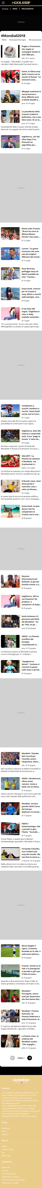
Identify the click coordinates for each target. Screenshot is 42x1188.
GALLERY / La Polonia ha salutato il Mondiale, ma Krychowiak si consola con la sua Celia (31, 463)
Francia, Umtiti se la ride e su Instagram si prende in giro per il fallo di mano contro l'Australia (31, 971)
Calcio (4, 1131)
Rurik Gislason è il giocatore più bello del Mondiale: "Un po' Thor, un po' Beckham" (30, 622)
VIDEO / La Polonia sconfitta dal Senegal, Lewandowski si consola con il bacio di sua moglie (31, 643)
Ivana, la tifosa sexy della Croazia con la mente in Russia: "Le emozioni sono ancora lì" (31, 77)
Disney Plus (6, 1155)
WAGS (15, 9)
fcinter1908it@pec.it (21, 1114)
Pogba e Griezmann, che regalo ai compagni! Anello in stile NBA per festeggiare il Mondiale (31, 53)
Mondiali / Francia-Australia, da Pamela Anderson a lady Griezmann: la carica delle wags (31, 1016)
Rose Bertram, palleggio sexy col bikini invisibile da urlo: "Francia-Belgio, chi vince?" (30, 274)
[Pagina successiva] (29, 1058)
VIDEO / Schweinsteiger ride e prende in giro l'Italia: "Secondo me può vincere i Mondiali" (31, 830)
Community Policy (9, 1174)
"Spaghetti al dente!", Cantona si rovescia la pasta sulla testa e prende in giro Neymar (31, 667)
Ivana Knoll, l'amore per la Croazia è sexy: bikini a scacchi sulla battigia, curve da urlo (31, 294)
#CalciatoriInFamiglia (17, 40)
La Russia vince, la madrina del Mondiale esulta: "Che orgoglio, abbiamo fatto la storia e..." (30, 1043)
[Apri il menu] (3, 2)
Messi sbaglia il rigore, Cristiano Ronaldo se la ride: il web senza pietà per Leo (31, 951)
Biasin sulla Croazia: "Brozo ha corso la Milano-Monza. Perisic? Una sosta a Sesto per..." (31, 234)
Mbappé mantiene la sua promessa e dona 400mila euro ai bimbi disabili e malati (31, 97)
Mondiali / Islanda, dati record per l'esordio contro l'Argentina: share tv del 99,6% (31, 759)
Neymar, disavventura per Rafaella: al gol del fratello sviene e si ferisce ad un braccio (31, 582)
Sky (3, 1152)
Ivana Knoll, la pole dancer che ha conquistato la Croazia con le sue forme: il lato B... (31, 511)
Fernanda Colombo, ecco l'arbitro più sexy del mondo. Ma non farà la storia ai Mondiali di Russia (31, 854)
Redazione (6, 1167)
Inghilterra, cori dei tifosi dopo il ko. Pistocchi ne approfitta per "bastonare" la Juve (31, 142)
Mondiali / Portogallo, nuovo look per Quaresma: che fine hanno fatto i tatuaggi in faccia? (31, 996)
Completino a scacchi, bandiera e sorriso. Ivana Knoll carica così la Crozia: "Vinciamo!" (31, 411)
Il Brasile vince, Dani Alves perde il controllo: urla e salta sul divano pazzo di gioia (31, 486)
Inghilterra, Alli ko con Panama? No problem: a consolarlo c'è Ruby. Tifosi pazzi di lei (31, 602)
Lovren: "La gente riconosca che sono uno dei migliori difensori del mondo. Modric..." (31, 254)
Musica (4, 1134)
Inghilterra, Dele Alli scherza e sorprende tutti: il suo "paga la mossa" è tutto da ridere (31, 436)
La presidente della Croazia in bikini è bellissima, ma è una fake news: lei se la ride (31, 117)
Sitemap (5, 1170)
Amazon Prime (7, 1149)
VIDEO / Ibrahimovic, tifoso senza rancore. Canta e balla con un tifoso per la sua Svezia (31, 784)
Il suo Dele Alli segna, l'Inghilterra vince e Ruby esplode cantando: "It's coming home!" (31, 314)
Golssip (5, 8)
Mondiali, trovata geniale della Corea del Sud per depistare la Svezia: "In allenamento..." (31, 809)
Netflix (4, 1146)
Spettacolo (6, 1128)
